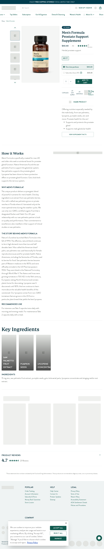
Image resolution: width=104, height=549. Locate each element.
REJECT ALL (58, 533)
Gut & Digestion (41, 14)
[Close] (66, 523)
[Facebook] (3, 527)
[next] (15, 82)
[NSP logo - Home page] (9, 8)
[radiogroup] (78, 58)
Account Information (31, 494)
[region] (38, 533)
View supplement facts (77, 134)
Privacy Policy (75, 491)
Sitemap (52, 499)
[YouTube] (3, 532)
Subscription (26, 14)
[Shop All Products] (4, 14)
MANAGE (58, 538)
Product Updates (55, 497)
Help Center (54, 491)
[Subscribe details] (81, 72)
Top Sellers (13, 14)
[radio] (64, 67)
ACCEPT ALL (58, 528)
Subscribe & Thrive (31, 497)
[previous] (15, 27)
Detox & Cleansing (58, 14)
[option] (15, 35)
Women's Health (75, 14)
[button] (99, 538)
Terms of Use (75, 494)
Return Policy (75, 497)
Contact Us (54, 494)
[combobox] (70, 81)
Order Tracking (29, 491)
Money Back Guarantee (32, 499)
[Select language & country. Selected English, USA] (95, 8)
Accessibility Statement (78, 499)
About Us (89, 14)
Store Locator (29, 502)
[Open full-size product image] (40, 54)
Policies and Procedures (78, 505)
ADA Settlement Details (79, 502)
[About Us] (93, 14)
